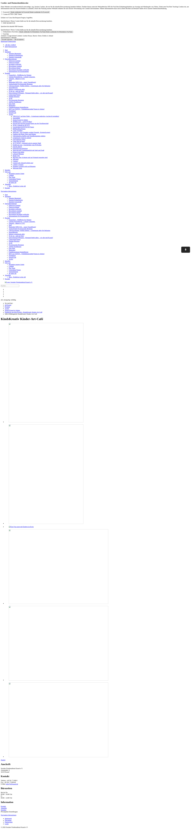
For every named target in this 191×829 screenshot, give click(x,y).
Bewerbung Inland (14, 68)
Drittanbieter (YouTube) (10, 32)
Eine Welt (12, 104)
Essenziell (6, 12)
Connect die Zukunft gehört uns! (23, 163)
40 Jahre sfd (12, 182)
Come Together (17, 130)
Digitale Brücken (14, 96)
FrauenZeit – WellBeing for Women (20, 75)
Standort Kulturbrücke (16, 55)
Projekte (7, 73)
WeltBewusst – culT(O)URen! (22, 121)
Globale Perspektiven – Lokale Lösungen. (22, 77)
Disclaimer (8, 820)
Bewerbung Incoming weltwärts (19, 70)
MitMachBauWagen (19, 129)
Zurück (3, 760)
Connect (15, 161)
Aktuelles (8, 184)
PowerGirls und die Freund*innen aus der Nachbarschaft (30, 123)
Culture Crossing (18, 164)
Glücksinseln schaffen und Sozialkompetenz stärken (29, 136)
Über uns (8, 172)
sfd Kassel (8, 305)
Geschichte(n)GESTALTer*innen (23, 127)
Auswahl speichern (7, 39)
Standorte (8, 52)
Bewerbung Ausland (15, 66)
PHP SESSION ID (9, 23)
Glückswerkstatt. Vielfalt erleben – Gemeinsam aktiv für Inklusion (29, 86)
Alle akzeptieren (19, 39)
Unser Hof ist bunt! (19, 141)
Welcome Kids (17, 168)
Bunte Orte (16, 156)
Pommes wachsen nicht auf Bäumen (24, 166)
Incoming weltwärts (15, 64)
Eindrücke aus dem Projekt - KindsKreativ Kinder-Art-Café (23, 312)
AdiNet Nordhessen (15, 102)
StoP (10, 80)
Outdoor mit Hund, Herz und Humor (24, 134)
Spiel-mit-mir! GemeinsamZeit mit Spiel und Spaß (28, 150)
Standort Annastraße (15, 57)
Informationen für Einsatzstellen (19, 71)
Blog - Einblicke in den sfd (17, 186)
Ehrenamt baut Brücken (20, 148)
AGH (10, 98)
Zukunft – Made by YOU (17, 79)
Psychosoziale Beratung (16, 100)
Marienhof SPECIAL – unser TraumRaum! (22, 82)
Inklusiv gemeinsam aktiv (17, 89)
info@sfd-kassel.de (12, 784)
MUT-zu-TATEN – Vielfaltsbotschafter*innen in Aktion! (26, 109)
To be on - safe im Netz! (16, 91)
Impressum (4, 41)
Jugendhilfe (16, 118)
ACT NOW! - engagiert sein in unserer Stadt (27, 143)
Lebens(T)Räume (18, 154)
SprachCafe (12, 113)
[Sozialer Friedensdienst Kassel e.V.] (19, 282)
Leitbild (11, 175)
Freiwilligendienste (11, 59)
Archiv (11, 114)
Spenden (7, 170)
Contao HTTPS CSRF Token (12, 14)
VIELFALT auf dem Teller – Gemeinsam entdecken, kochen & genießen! (36, 116)
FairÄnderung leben (19, 139)
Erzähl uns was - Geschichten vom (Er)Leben (27, 145)
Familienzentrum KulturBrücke (18, 107)
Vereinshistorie (13, 181)
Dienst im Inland (14, 62)
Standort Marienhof (15, 53)
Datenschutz (12, 41)
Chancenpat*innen (14, 95)
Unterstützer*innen (15, 179)
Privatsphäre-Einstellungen (9, 812)
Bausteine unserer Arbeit (16, 173)
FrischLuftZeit (17, 147)
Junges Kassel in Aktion (20, 120)
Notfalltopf (12, 111)
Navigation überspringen (8, 191)
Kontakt (7, 188)
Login (7, 824)
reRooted (16, 159)
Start (6, 50)
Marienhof (12, 105)
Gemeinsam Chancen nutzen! (22, 138)
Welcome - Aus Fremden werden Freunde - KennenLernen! (31, 132)
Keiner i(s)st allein (18, 152)
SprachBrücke (13, 87)
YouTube (6, 34)
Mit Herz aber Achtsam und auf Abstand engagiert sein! (30, 157)
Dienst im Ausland (14, 61)
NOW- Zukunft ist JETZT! (21, 125)
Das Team (12, 177)
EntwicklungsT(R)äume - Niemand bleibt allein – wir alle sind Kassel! (31, 93)
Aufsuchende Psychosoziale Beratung (21, 84)
